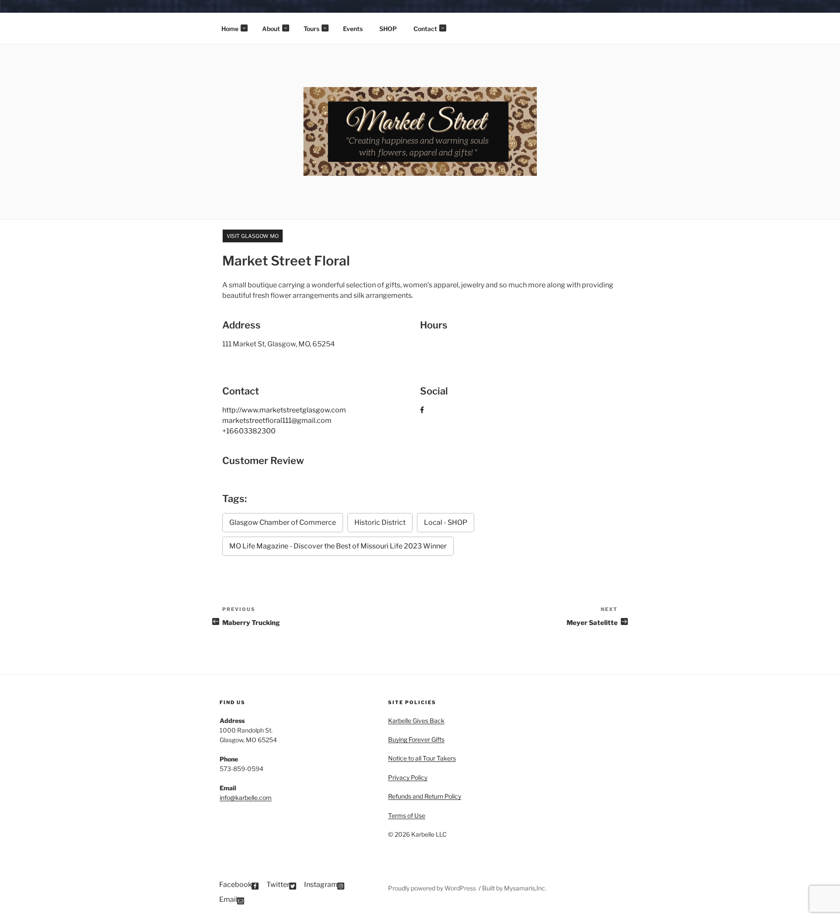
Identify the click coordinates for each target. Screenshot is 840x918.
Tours (311, 28)
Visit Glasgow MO (253, 236)
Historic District (380, 522)
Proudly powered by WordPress (432, 888)
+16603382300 (249, 431)
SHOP (388, 28)
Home (229, 28)
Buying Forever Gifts (416, 739)
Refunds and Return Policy (424, 796)
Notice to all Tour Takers (422, 758)
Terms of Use (406, 815)
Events (353, 28)
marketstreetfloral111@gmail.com (277, 420)
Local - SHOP (445, 522)
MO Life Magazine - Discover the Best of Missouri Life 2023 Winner (338, 546)
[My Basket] (821, 13)
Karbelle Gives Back (416, 720)
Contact (425, 28)
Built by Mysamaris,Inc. (514, 888)
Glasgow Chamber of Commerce (282, 522)
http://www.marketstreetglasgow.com (284, 410)
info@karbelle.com (246, 797)
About (271, 28)
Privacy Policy (407, 777)
